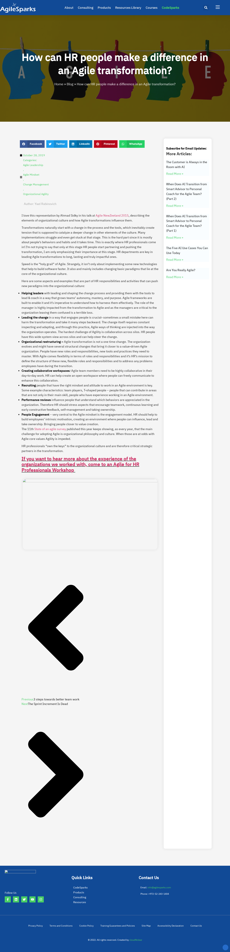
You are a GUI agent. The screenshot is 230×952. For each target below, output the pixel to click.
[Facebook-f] (8, 899)
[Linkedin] (16, 899)
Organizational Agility (36, 194)
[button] (206, 7)
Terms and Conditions (61, 925)
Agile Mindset (31, 174)
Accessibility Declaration (170, 925)
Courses (151, 8)
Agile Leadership (33, 165)
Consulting (85, 8)
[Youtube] (32, 899)
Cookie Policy (86, 925)
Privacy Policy (35, 925)
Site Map (146, 925)
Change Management (36, 184)
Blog (70, 84)
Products (104, 8)
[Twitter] (24, 899)
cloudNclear (135, 939)
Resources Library (128, 8)
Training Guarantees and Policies (117, 925)
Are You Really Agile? (180, 270)
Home (58, 84)
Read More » (174, 174)
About (68, 8)
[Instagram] (41, 899)
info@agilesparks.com (159, 887)
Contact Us (196, 925)
